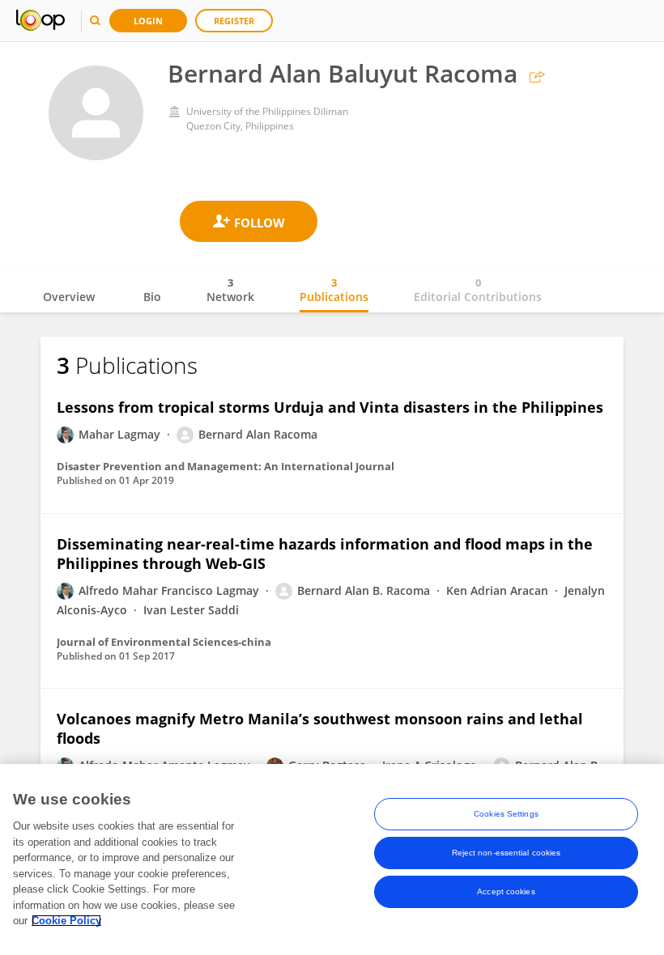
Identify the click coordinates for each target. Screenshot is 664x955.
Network (230, 289)
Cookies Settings (506, 813)
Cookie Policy (66, 921)
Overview (69, 296)
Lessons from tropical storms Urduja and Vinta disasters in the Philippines (330, 407)
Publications (334, 289)
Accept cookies (505, 891)
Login (148, 21)
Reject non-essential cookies (506, 852)
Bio (152, 296)
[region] (332, 859)
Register (234, 21)
